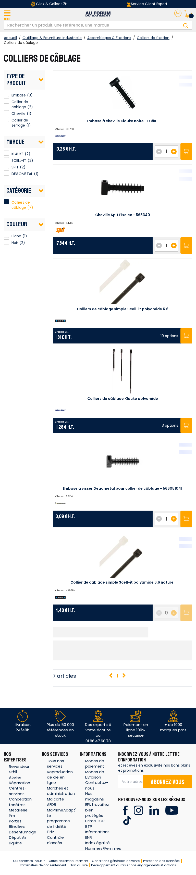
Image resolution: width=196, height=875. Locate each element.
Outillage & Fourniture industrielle (52, 37)
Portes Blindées (17, 823)
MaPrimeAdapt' (61, 810)
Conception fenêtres (20, 801)
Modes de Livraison (94, 774)
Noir (6, 241)
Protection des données (161, 861)
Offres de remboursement (68, 861)
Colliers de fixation (153, 37)
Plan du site (79, 865)
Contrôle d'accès (55, 840)
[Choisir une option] (186, 335)
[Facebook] (125, 809)
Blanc (6, 235)
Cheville (6, 112)
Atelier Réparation (19, 780)
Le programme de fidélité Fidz (58, 823)
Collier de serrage (6, 119)
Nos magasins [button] (94, 796)
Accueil (10, 37)
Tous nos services (55, 763)
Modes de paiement (94, 763)
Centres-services (18, 790)
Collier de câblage (6, 101)
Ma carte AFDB (55, 801)
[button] (7, 14)
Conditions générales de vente (116, 861)
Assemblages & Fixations (109, 37)
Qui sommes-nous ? (29, 861)
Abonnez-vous (168, 782)
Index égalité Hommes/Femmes (103, 845)
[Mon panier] (188, 14)
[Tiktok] (127, 820)
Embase (6, 94)
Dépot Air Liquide (18, 840)
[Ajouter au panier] (186, 151)
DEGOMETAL (6, 173)
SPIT (6, 166)
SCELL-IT (6, 159)
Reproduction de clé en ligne (60, 777)
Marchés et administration (61, 790)
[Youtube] (171, 809)
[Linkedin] (154, 809)
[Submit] (185, 25)
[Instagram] (138, 809)
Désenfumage (22, 832)
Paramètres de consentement (43, 865)
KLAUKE (6, 153)
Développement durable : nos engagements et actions (133, 865)
